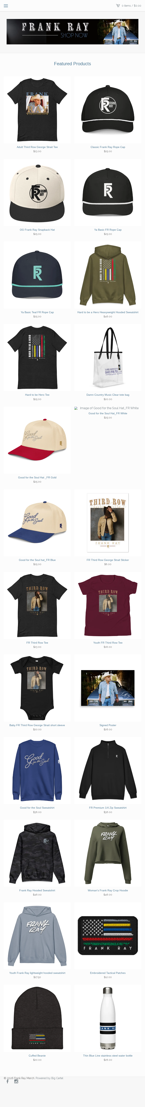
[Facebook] (7, 1081)
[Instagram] (16, 1081)
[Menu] (6, 5)
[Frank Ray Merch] (72, 31)
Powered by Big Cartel (49, 1078)
